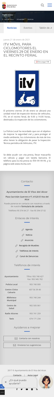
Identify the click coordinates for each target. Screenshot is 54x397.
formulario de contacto (32, 206)
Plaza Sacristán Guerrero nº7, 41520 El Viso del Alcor (27, 198)
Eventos (28, 27)
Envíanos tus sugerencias (28, 345)
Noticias (30, 19)
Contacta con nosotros (29, 339)
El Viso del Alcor (8, 19)
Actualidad (21, 19)
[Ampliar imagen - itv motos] (27, 89)
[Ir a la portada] (13, 5)
